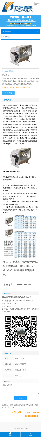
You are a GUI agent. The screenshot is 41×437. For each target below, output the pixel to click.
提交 (20, 398)
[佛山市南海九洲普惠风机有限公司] (17, 7)
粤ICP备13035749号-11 (20, 428)
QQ (8, 375)
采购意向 (7, 381)
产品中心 (7, 31)
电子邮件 (8, 370)
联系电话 (8, 364)
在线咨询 (8, 93)
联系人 (8, 358)
